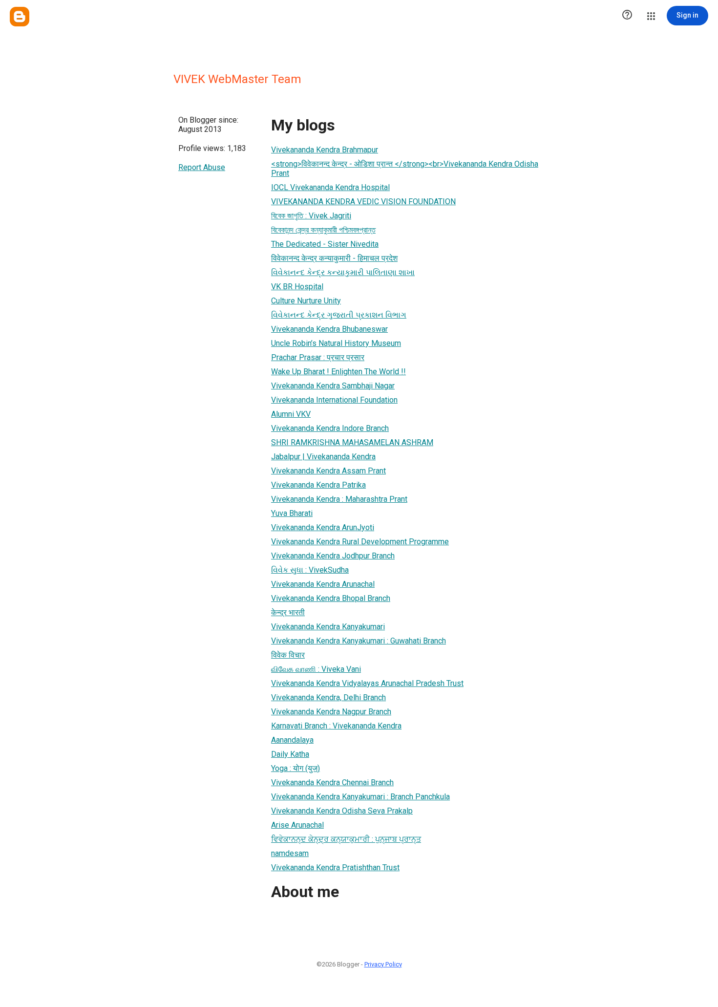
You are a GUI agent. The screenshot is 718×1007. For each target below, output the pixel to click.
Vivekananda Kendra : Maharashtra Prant (339, 499)
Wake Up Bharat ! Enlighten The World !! (338, 371)
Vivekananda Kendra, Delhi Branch (328, 697)
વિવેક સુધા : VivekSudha (310, 570)
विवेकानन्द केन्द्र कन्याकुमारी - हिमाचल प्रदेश (334, 258)
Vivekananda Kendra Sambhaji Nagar (333, 385)
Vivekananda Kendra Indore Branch (330, 428)
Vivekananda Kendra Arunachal (323, 584)
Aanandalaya (292, 740)
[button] (627, 15)
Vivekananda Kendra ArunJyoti (322, 527)
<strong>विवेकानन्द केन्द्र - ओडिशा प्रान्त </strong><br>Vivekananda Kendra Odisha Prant (404, 168)
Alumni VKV (291, 414)
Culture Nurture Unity (306, 300)
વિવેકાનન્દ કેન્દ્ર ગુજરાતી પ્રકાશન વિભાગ (338, 315)
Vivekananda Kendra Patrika (318, 485)
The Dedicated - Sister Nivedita (325, 244)
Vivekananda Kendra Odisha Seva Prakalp (342, 810)
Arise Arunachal (297, 825)
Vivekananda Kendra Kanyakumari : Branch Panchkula (360, 796)
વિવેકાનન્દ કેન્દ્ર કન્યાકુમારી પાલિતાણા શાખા (343, 272)
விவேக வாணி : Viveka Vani (316, 669)
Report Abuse (201, 167)
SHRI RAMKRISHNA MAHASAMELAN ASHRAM (352, 442)
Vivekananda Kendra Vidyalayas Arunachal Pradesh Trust (367, 683)
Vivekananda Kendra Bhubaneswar (329, 329)
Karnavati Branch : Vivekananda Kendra (336, 725)
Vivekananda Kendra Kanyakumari (328, 626)
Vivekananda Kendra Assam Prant (328, 470)
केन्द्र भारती (288, 612)
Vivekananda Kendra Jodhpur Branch (333, 555)
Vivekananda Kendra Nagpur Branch (331, 711)
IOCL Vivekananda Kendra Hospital (330, 187)
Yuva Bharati (292, 513)
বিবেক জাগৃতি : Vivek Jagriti (311, 215)
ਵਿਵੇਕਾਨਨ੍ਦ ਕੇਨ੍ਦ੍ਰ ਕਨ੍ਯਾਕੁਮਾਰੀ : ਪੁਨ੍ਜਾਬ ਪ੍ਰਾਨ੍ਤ (346, 839)
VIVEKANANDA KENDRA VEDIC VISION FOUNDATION (363, 201)
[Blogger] (19, 16)
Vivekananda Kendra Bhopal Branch (330, 598)
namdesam (290, 853)
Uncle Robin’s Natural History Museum (336, 343)
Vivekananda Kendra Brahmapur (324, 149)
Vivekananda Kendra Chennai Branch (332, 782)
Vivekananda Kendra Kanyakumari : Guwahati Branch (358, 640)
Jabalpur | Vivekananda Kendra (323, 456)
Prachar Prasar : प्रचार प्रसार (317, 357)
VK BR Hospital (297, 286)
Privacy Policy (383, 964)
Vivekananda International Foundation (334, 400)
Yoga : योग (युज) (295, 768)
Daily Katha (290, 754)
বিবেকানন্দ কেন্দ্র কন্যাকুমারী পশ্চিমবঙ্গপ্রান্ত (323, 230)
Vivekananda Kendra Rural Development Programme (360, 541)
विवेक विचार (288, 655)
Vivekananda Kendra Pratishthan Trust (335, 867)
